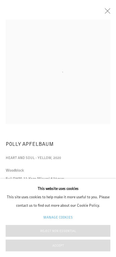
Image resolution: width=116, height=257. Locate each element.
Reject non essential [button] (58, 231)
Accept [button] (58, 246)
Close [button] (106, 12)
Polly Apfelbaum (29, 143)
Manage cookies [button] (58, 217)
